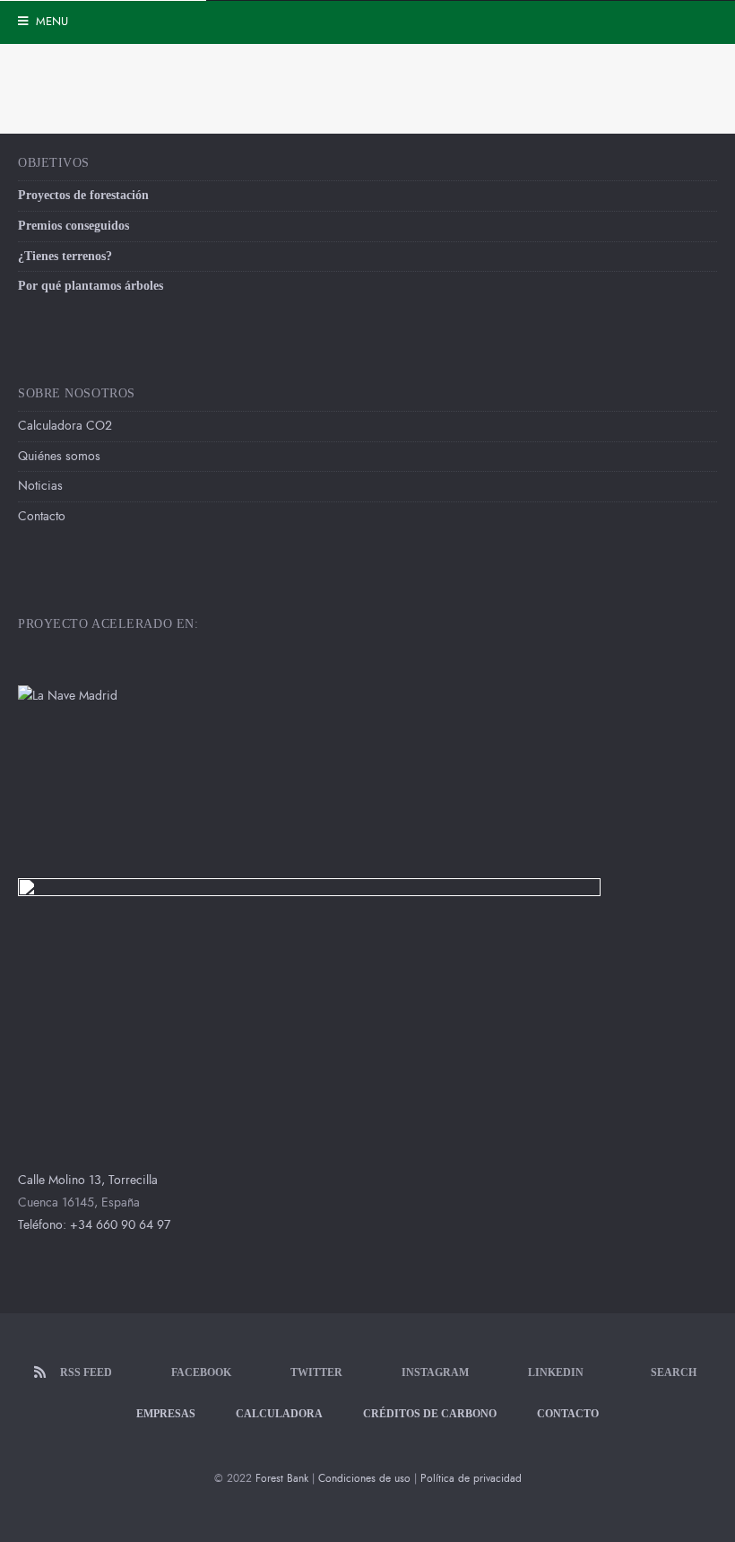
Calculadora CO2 (65, 425)
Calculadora (279, 1413)
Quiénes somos (59, 456)
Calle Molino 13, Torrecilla (88, 1180)
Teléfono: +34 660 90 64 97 (94, 1224)
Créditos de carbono (430, 1413)
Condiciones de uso (364, 1478)
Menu (50, 21)
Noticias (40, 485)
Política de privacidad (471, 1478)
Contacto (41, 516)
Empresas (165, 1413)
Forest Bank (281, 1478)
